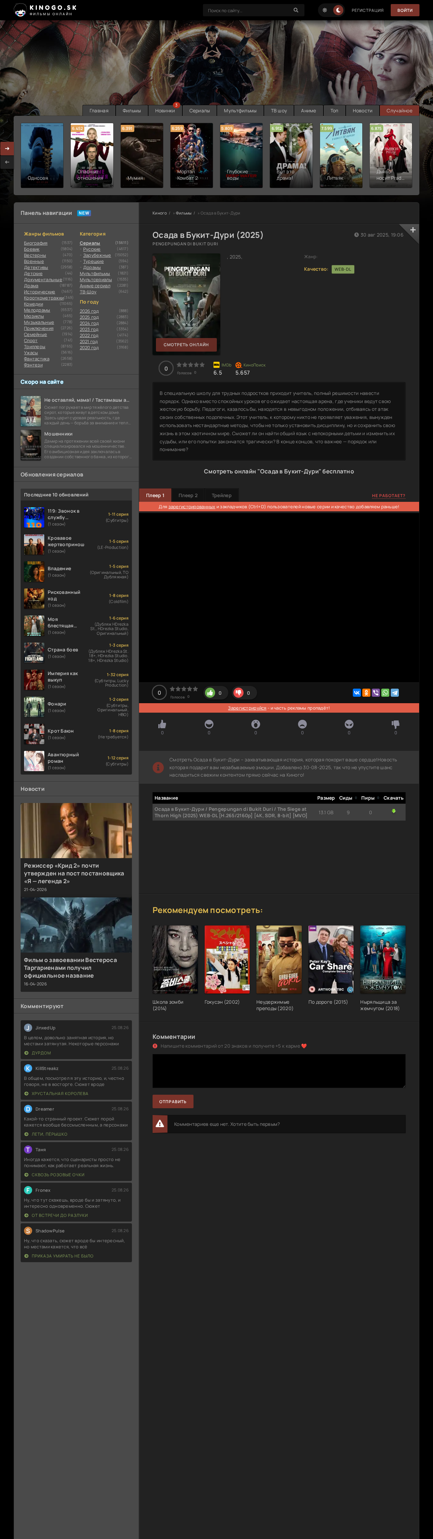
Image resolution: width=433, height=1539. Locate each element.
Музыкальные (39, 322)
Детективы (36, 267)
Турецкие (93, 261)
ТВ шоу (279, 110)
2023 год (89, 329)
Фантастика (36, 358)
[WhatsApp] (385, 693)
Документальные (43, 279)
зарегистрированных (191, 507)
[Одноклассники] (366, 693)
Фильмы (132, 110)
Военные (34, 261)
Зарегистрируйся (247, 708)
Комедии (33, 304)
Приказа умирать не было (62, 1256)
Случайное (399, 110)
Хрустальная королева (60, 1093)
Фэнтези (33, 364)
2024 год (89, 323)
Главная (99, 110)
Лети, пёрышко (49, 1134)
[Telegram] (395, 693)
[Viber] (376, 693)
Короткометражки (44, 297)
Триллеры (34, 346)
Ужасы (31, 352)
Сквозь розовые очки (58, 1175)
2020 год (89, 347)
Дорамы (92, 267)
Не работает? (389, 495)
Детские (33, 273)
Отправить (173, 1102)
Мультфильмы (240, 110)
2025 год (89, 317)
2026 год (89, 311)
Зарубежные (97, 255)
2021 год (89, 341)
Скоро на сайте (42, 381)
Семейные (35, 334)
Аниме (308, 110)
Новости (363, 110)
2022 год (89, 335)
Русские (92, 249)
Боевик (32, 249)
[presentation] (7, 162)
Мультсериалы (96, 279)
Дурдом (41, 1053)
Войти (405, 10)
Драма (31, 285)
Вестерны (35, 255)
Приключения (38, 328)
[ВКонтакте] (357, 693)
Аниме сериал (95, 285)
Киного (160, 213)
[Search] (296, 10)
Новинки (165, 110)
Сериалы (199, 110)
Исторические (39, 291)
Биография (36, 243)
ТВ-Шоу (88, 291)
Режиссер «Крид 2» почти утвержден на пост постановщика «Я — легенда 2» (74, 873)
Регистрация (368, 10)
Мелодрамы (37, 310)
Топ (335, 110)
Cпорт (31, 340)
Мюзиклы (34, 316)
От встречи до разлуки (59, 1215)
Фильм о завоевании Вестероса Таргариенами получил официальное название (70, 967)
